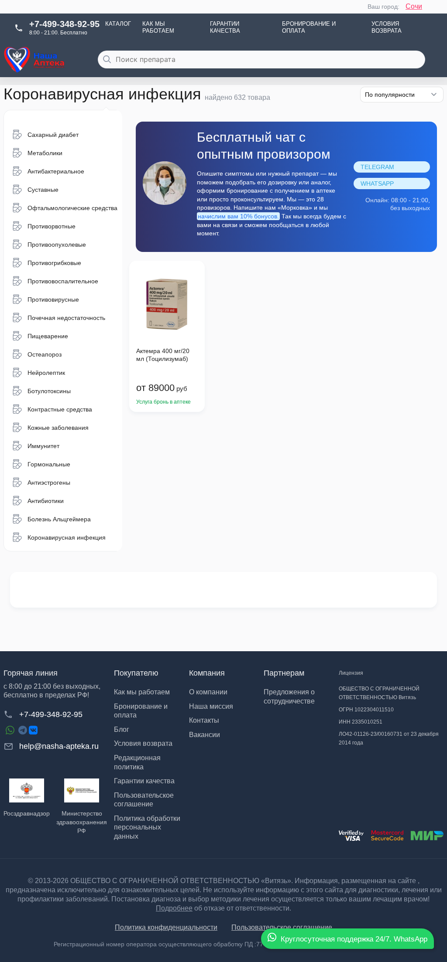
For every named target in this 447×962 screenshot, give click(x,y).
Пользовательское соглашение (281, 927)
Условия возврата (386, 27)
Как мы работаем (158, 27)
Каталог (118, 23)
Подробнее (174, 908)
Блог (121, 729)
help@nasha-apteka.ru (59, 746)
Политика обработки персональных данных (147, 827)
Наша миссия (211, 706)
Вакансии (204, 734)
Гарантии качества (225, 27)
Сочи (414, 6)
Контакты (204, 720)
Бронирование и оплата (309, 27)
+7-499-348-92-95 (64, 24)
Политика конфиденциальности (166, 927)
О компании (208, 692)
